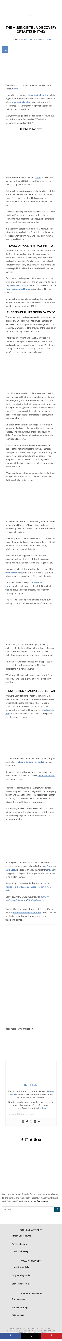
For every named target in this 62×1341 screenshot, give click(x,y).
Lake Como (47, 866)
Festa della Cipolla (19, 285)
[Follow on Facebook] (22, 1140)
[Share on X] (31, 1336)
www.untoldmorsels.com (21, 1114)
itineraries (30, 1331)
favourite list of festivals (31, 762)
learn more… (43, 1201)
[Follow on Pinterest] (35, 1140)
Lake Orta (10, 869)
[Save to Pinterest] (51, 1336)
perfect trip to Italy (40, 95)
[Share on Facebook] (10, 1336)
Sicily (8, 890)
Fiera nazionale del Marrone (19, 289)
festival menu (12, 572)
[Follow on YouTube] (39, 1140)
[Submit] (57, 1209)
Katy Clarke (45, 39)
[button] (31, 14)
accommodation (46, 1331)
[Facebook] (27, 1121)
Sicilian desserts (36, 900)
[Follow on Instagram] (26, 1140)
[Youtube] (39, 1121)
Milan (50, 869)
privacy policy (17, 1329)
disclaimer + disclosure (39, 1329)
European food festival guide (27, 912)
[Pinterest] (35, 1121)
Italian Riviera (44, 886)
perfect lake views (23, 102)
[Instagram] (23, 1121)
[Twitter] (31, 1121)
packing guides (15, 1331)
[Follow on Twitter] (31, 1140)
